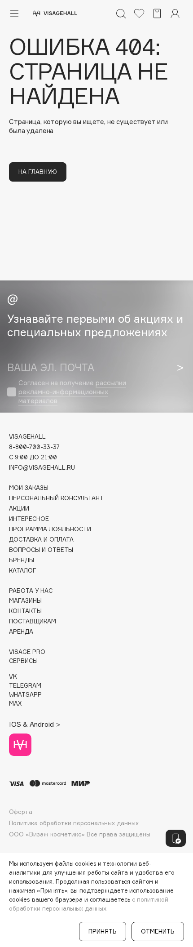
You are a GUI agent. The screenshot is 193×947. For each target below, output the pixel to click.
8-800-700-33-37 (34, 447)
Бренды (21, 560)
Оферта (20, 812)
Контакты (25, 611)
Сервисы (23, 661)
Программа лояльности (50, 529)
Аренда (21, 631)
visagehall (27, 436)
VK (13, 676)
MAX (15, 703)
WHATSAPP (25, 694)
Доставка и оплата (41, 539)
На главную (37, 171)
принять (102, 931)
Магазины (25, 600)
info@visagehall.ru (42, 467)
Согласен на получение (72, 391)
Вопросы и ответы (41, 550)
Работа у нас (31, 590)
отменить (158, 931)
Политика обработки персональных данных (74, 823)
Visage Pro (27, 652)
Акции (19, 508)
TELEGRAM (25, 685)
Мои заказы (28, 488)
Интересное (29, 519)
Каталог (22, 570)
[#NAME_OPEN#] (176, 838)
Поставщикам (32, 621)
